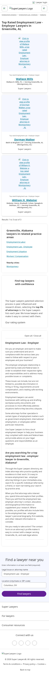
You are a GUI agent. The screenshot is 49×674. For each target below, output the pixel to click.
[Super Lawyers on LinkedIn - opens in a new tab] (34, 643)
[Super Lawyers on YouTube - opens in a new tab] (27, 643)
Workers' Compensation (17, 256)
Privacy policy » (30, 664)
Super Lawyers (10, 606)
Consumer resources (13, 625)
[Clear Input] (43, 573)
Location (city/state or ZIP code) (16, 581)
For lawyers (8, 616)
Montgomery (12, 266)
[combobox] (24, 574)
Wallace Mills (24, 79)
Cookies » (41, 664)
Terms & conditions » (12, 664)
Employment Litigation (9, 15)
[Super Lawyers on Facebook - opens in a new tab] (14, 643)
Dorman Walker (24, 139)
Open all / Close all (33, 335)
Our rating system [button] (15, 322)
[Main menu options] (4, 8)
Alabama (43, 15)
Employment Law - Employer (28, 15)
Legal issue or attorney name (15, 569)
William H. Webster (24, 200)
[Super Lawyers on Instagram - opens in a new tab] (21, 643)
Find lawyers (24, 593)
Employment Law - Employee (19, 246)
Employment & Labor (16, 242)
